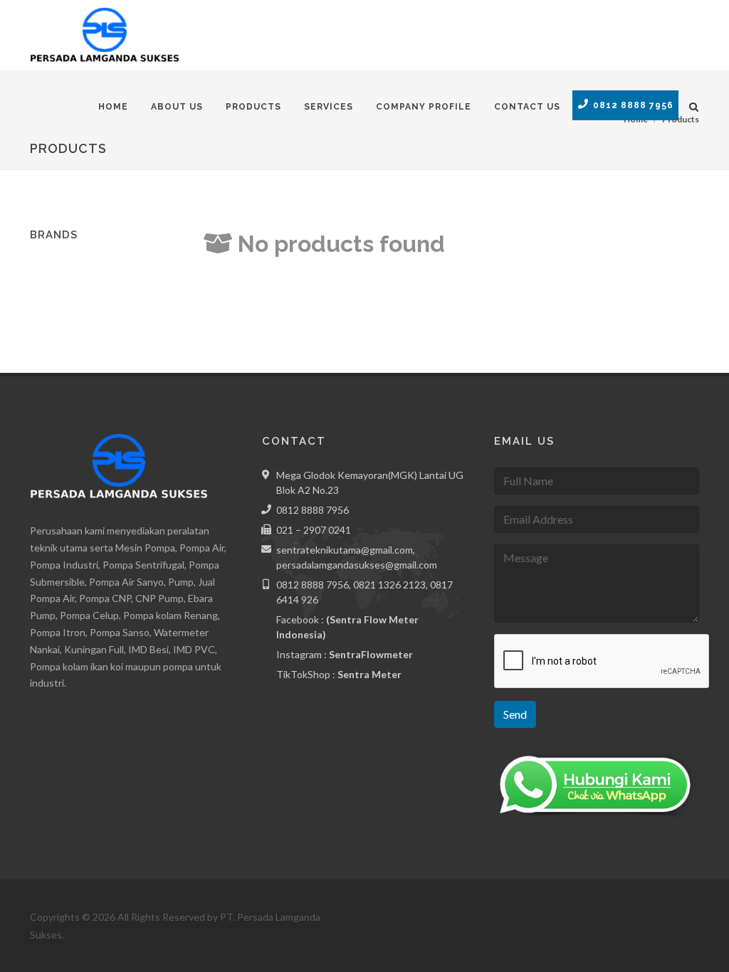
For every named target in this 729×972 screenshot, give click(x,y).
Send (515, 714)
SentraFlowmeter (371, 654)
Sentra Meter (369, 674)
